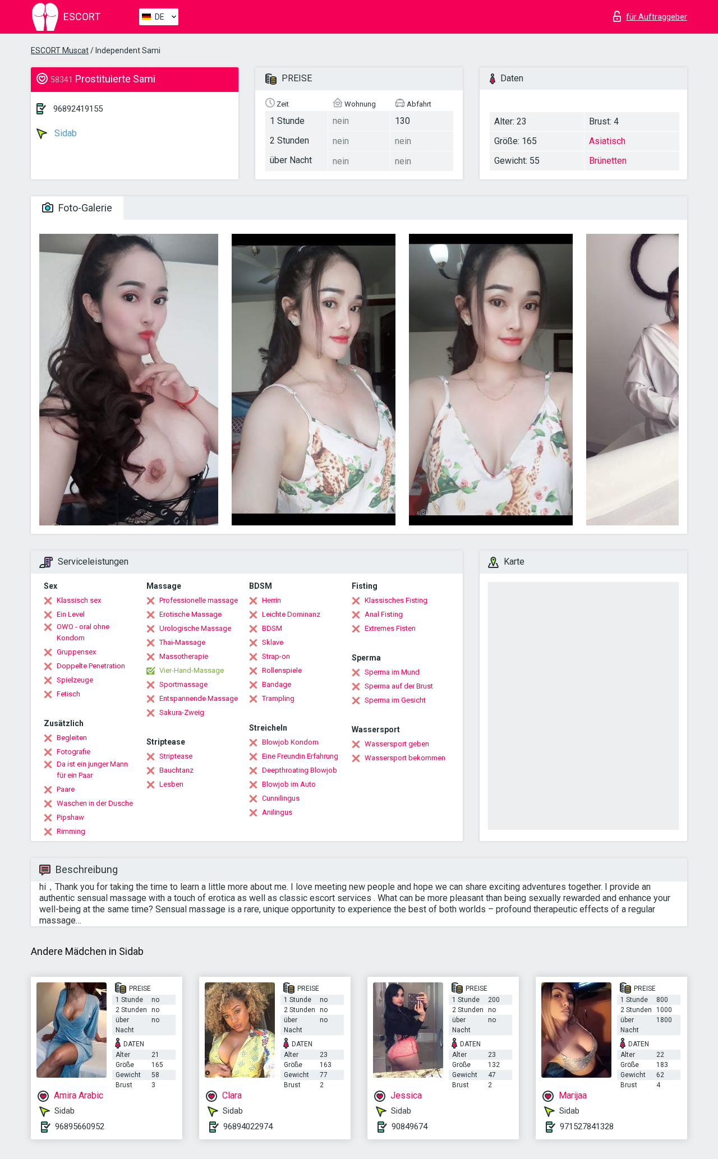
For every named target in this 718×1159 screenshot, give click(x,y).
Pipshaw (70, 817)
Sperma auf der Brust (399, 686)
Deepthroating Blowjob (299, 770)
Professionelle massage (198, 600)
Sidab (64, 133)
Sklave (272, 642)
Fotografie (73, 751)
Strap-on (276, 656)
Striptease (175, 756)
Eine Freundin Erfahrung (300, 756)
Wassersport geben (397, 744)
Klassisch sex (79, 600)
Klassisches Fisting (396, 600)
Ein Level (71, 614)
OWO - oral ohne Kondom (83, 632)
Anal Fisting (384, 614)
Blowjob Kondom (290, 742)
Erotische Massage (190, 614)
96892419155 (78, 109)
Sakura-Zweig (181, 712)
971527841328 (587, 1126)
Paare (66, 789)
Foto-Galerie (84, 208)
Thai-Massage (182, 642)
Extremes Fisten (390, 628)
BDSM (272, 628)
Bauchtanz (176, 770)
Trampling (278, 698)
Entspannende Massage (198, 698)
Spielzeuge (75, 680)
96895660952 (79, 1126)
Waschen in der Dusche (95, 803)
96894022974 (248, 1126)
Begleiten (72, 737)
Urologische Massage (195, 628)
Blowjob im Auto (289, 784)
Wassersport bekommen (405, 758)
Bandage (276, 684)
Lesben (171, 784)
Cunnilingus (281, 798)
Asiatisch (607, 141)
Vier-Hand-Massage (191, 670)
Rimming (71, 831)
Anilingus (277, 812)
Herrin (271, 600)
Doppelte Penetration (91, 666)
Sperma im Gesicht (395, 700)
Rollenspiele (282, 670)
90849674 (409, 1126)
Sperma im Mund (392, 672)
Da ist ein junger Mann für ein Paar (92, 769)
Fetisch (68, 694)
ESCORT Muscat (60, 50)
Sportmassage (183, 684)
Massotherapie (183, 656)
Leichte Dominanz (291, 614)
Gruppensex (76, 652)
